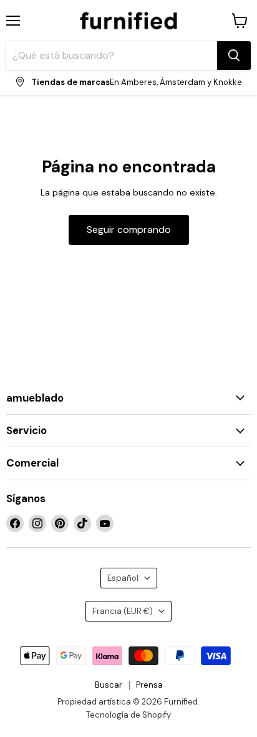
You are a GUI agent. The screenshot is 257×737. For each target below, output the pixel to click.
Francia (122, 611)
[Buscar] (234, 55)
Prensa (149, 685)
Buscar (108, 685)
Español (122, 578)
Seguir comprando (129, 229)
